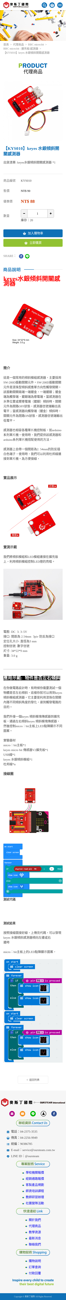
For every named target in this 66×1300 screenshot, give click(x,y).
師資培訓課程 (35, 1191)
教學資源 (35, 1232)
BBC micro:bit (36, 44)
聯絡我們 (35, 1244)
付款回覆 (35, 1273)
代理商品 (18, 44)
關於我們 (35, 1220)
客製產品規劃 (35, 1185)
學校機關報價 (35, 1172)
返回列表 (34, 1079)
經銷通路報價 (35, 1178)
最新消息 (35, 1238)
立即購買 (35, 243)
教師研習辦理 (35, 1197)
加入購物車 (35, 233)
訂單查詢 (35, 1267)
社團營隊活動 (35, 1203)
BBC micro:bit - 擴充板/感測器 (20, 48)
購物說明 (35, 1261)
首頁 (6, 44)
